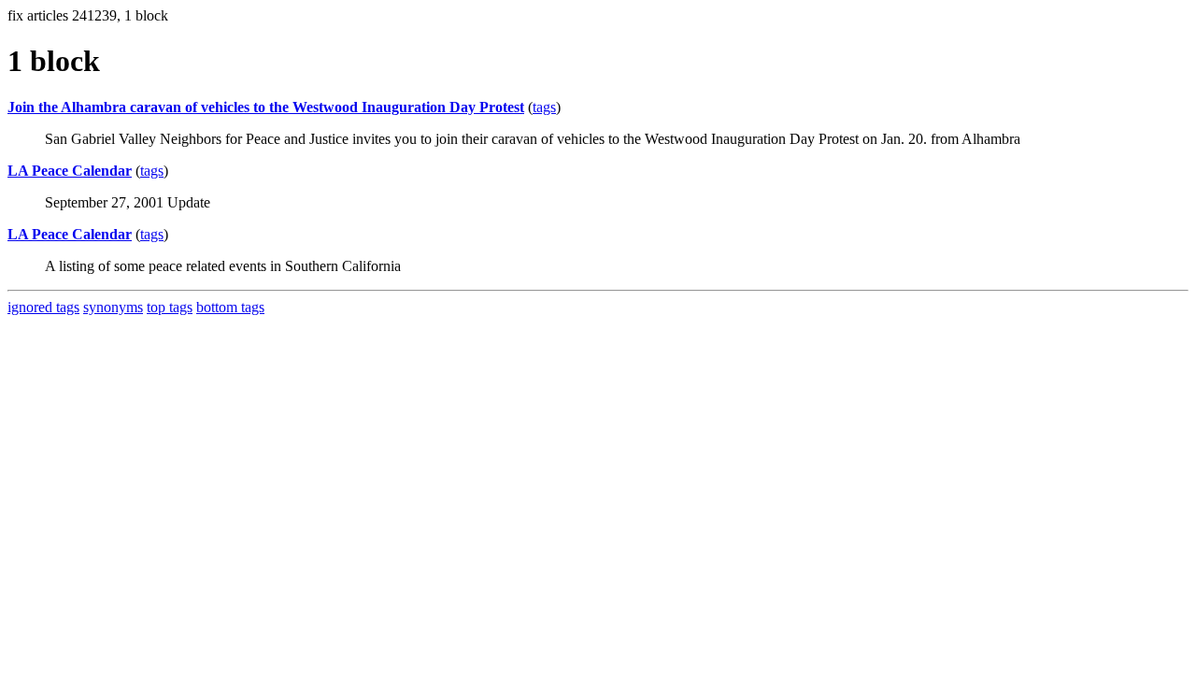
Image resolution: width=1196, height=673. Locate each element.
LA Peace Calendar (69, 171)
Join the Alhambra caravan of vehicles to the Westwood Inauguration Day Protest (265, 107)
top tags (169, 307)
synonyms (113, 307)
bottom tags (230, 307)
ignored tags (43, 307)
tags (544, 107)
